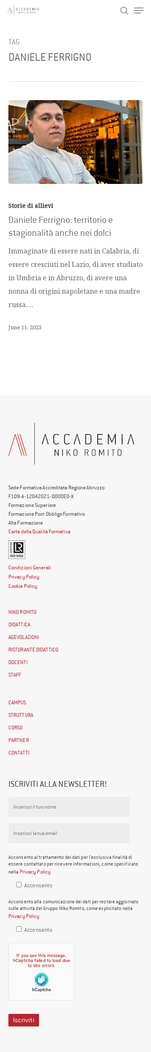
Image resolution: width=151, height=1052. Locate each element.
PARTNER (18, 740)
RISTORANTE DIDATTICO (33, 649)
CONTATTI (18, 752)
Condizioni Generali (29, 567)
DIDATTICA (19, 624)
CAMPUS (17, 702)
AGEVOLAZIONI (23, 637)
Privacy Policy (23, 576)
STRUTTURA (20, 715)
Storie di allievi (30, 205)
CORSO (15, 727)
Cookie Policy (22, 586)
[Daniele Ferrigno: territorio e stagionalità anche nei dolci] (75, 142)
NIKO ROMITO (22, 612)
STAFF (14, 674)
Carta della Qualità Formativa (39, 531)
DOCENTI (18, 662)
